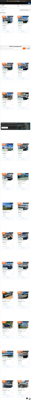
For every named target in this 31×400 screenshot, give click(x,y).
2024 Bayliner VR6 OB (21, 240)
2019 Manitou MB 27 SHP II (22, 181)
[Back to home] (3, 5)
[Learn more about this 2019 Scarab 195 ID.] (7, 325)
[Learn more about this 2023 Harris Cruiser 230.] (23, 66)
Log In (26, 3)
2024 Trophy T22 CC (21, 24)
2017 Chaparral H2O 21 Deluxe (7, 359)
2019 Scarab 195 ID (5, 329)
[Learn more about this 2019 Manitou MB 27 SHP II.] (23, 176)
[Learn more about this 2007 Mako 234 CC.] (7, 147)
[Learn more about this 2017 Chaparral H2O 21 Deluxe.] (7, 354)
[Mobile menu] (1, 5)
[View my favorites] (30, 6)
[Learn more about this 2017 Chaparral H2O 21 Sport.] (7, 96)
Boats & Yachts (2, 3)
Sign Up (29, 3)
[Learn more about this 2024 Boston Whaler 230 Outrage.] (23, 265)
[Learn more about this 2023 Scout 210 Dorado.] (23, 206)
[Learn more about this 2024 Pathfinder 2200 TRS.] (7, 265)
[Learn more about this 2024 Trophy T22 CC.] (23, 19)
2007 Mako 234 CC (5, 151)
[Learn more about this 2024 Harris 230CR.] (23, 147)
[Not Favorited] (12, 27)
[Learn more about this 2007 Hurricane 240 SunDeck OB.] (7, 295)
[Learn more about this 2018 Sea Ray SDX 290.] (7, 384)
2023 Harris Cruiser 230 (21, 71)
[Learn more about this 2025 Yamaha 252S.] (23, 295)
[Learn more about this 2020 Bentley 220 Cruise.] (23, 96)
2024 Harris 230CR (20, 151)
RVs (5, 3)
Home (1, 7)
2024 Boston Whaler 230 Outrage (22, 270)
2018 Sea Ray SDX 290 (6, 388)
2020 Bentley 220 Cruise (21, 100)
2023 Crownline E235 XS (6, 240)
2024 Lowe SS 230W (6, 24)
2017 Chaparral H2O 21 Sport (7, 100)
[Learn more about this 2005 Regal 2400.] (7, 206)
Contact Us (7, 31)
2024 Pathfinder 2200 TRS (6, 270)
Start (24, 48)
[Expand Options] (12, 23)
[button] (27, 398)
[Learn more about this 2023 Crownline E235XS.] (23, 354)
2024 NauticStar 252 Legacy (22, 329)
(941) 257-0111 (26, 5)
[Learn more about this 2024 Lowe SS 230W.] (7, 19)
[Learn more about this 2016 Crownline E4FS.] (23, 384)
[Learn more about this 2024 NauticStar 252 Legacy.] (23, 325)
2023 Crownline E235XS (21, 359)
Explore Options (4, 127)
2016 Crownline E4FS (21, 388)
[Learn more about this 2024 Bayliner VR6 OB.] (23, 236)
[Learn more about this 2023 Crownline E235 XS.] (7, 236)
